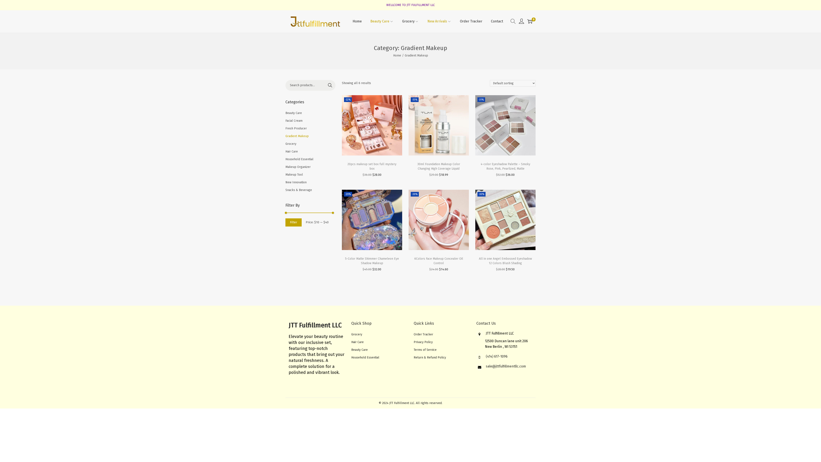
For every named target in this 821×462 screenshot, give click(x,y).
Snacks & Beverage (298, 190)
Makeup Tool (294, 174)
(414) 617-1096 (497, 356)
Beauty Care (293, 113)
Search (330, 85)
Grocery (290, 144)
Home (397, 55)
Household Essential (299, 159)
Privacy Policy (423, 342)
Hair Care (291, 151)
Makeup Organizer (298, 167)
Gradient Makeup (297, 136)
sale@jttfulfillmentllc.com (506, 366)
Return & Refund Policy (430, 357)
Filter (293, 222)
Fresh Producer (296, 128)
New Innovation (296, 182)
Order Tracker (423, 334)
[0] (529, 21)
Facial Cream (294, 121)
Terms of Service (425, 350)
